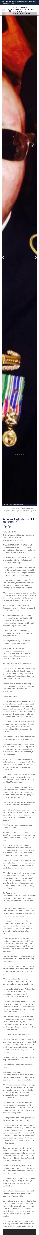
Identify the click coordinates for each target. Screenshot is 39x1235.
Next (36, 257)
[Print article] (5, 526)
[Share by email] (9, 526)
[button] (9, 4)
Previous (3, 257)
